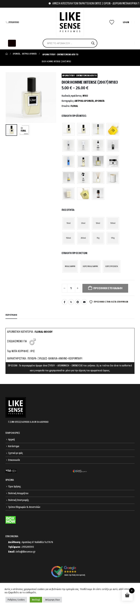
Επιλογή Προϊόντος (74, 116)
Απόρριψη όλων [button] (52, 599)
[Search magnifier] (93, 43)
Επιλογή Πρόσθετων (74, 253)
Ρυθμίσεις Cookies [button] (16, 599)
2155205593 (13, 22)
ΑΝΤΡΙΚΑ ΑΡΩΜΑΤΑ (84, 100)
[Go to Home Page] (6, 54)
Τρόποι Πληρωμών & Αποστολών (24, 507)
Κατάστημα (13, 446)
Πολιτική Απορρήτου (18, 493)
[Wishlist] (112, 22)
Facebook (64, 302)
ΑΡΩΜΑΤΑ (99, 100)
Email (84, 302)
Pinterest (78, 302)
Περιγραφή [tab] (11, 315)
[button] (12, 43)
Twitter (71, 302)
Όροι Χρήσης (14, 486)
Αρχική (11, 439)
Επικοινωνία (14, 460)
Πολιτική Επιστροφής (18, 500)
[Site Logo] (70, 22)
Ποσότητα (68, 210)
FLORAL (74, 106)
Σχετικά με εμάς (15, 453)
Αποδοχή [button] (36, 599)
